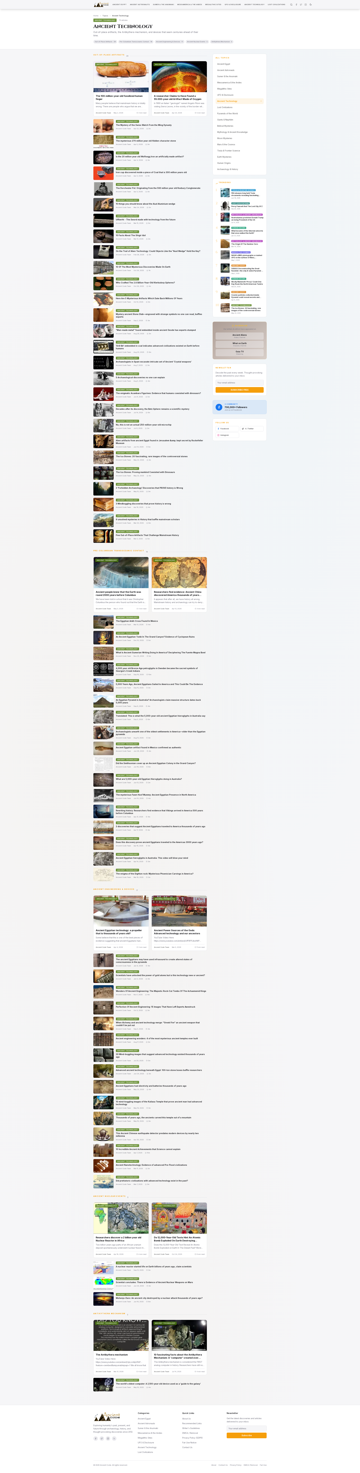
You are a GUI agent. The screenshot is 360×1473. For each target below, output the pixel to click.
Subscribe (247, 1435)
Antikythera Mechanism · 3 (222, 42)
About (213, 1465)
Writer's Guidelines (191, 1428)
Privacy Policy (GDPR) (192, 1438)
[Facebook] (296, 4)
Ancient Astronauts (140, 4)
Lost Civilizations (276, 4)
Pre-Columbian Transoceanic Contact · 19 (136, 42)
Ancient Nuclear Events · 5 (197, 42)
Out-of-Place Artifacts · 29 (105, 42)
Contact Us (187, 1447)
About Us (186, 1418)
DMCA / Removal (190, 1433)
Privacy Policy (235, 1465)
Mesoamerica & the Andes (189, 4)
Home (95, 16)
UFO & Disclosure (233, 4)
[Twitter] (301, 4)
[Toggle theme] (310, 4)
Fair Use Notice (189, 1442)
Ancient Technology (254, 4)
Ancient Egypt (119, 4)
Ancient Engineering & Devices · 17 (169, 42)
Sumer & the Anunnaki (163, 4)
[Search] (291, 4)
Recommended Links (192, 1423)
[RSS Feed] (114, 1438)
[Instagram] (305, 4)
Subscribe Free (240, 390)
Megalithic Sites (213, 4)
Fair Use (263, 1465)
